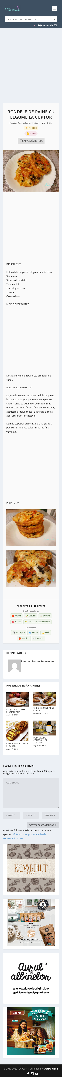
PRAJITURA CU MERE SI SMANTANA (16, 710)
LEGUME (30, 615)
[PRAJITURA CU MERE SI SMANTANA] (17, 699)
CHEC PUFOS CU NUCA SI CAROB (17, 745)
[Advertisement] (31, 65)
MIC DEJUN (19, 632)
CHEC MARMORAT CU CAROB (44, 709)
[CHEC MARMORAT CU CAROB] (44, 699)
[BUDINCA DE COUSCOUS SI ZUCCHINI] (44, 728)
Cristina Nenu (50, 1068)
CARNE (16, 621)
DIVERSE (38, 638)
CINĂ (45, 632)
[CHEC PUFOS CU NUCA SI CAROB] (17, 731)
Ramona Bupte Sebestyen (28, 123)
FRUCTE (16, 615)
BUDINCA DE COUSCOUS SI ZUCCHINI (40, 740)
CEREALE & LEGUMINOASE (37, 621)
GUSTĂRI (23, 638)
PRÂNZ (33, 632)
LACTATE (45, 615)
